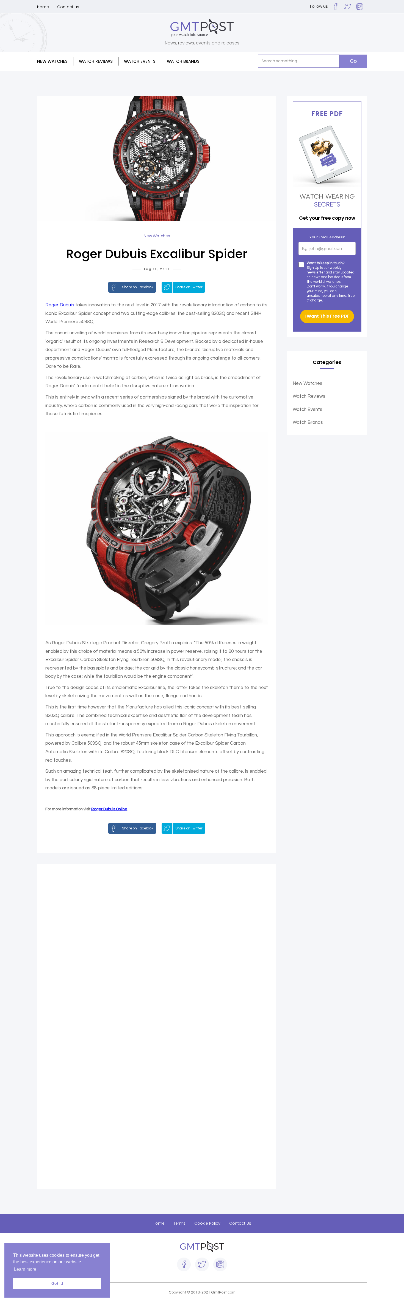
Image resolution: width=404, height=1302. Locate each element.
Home (43, 7)
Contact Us (240, 1223)
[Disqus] (156, 949)
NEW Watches (52, 61)
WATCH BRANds (183, 61)
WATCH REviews (96, 61)
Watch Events (140, 61)
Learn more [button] (25, 1269)
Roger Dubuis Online (109, 809)
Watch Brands (308, 422)
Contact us (68, 7)
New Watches (307, 383)
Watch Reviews (309, 396)
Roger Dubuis (59, 305)
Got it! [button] (57, 1283)
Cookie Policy (207, 1223)
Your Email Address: (327, 237)
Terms (179, 1223)
